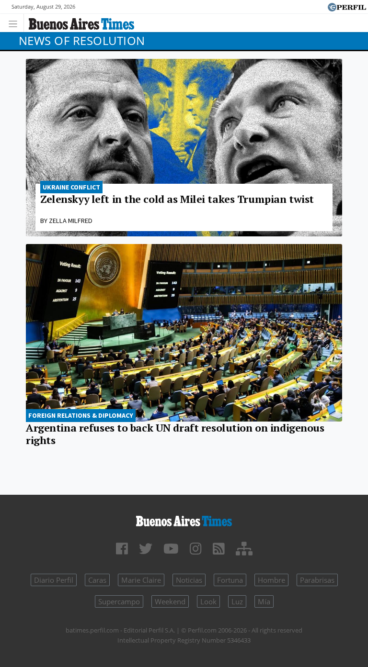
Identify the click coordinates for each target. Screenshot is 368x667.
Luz (237, 601)
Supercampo (119, 601)
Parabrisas (317, 580)
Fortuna (230, 580)
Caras (97, 580)
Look (208, 601)
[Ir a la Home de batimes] (184, 520)
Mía (264, 601)
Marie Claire (141, 580)
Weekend (170, 601)
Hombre (271, 580)
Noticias (189, 580)
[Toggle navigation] (15, 23)
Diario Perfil (53, 580)
